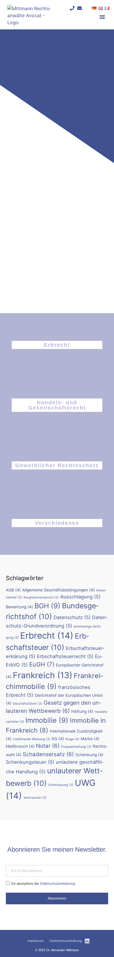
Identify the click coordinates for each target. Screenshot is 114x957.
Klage (72, 739)
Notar (48, 745)
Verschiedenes (57, 523)
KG (58, 738)
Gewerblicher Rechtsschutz (57, 465)
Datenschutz (72, 617)
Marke (90, 738)
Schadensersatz (48, 754)
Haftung (82, 711)
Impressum (35, 941)
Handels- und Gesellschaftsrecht (57, 405)
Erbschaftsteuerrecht (65, 656)
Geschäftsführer (27, 704)
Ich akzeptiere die (43, 884)
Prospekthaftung (76, 747)
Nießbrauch (20, 746)
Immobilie (46, 720)
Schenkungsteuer (30, 762)
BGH (47, 606)
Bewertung (19, 607)
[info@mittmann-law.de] (79, 8)
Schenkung (89, 754)
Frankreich (42, 675)
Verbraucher (34, 798)
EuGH (41, 664)
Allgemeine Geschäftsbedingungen (58, 590)
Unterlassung (60, 785)
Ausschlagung (80, 597)
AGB (13, 590)
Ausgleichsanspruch (41, 597)
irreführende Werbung (31, 739)
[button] (102, 17)
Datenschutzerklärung (57, 884)
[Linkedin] (87, 941)
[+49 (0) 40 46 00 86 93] (72, 8)
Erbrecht (57, 345)
